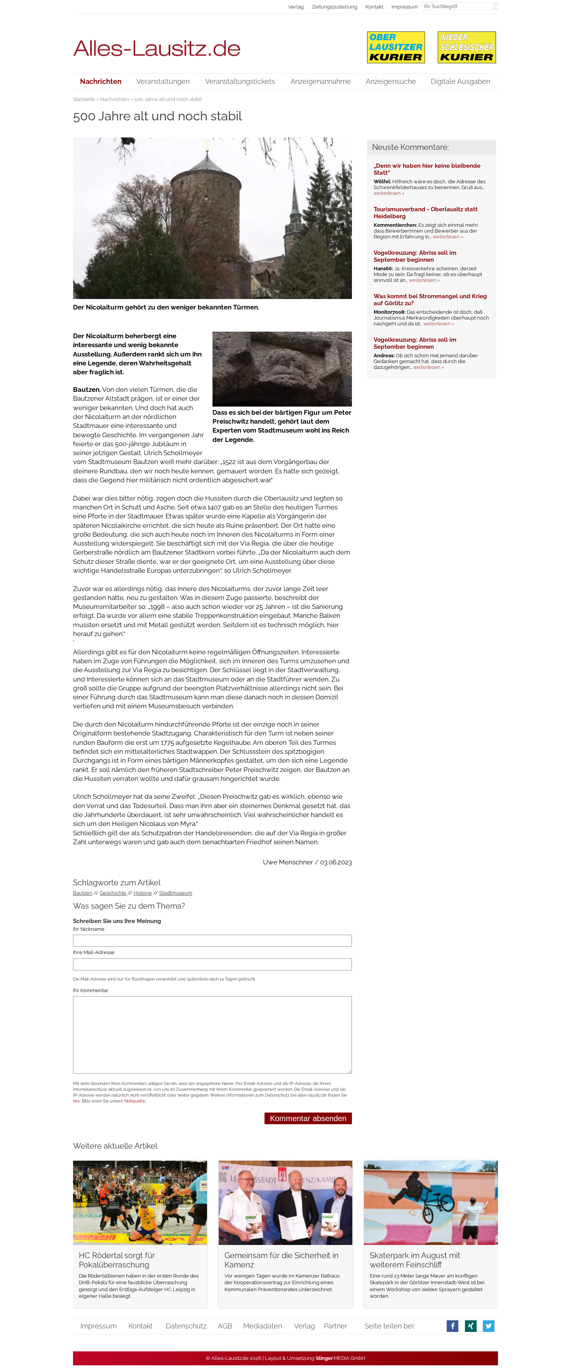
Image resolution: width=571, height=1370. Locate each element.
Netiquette (134, 1101)
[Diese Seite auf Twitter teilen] (488, 1326)
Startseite (84, 99)
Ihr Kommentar (90, 990)
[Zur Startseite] (212, 43)
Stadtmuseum (175, 893)
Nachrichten (114, 99)
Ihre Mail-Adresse (94, 953)
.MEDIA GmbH (341, 1358)
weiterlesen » (389, 193)
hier (76, 1101)
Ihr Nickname (88, 929)
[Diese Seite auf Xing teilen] (471, 1326)
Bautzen (82, 893)
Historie (143, 893)
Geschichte (113, 893)
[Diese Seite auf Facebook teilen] (452, 1326)
